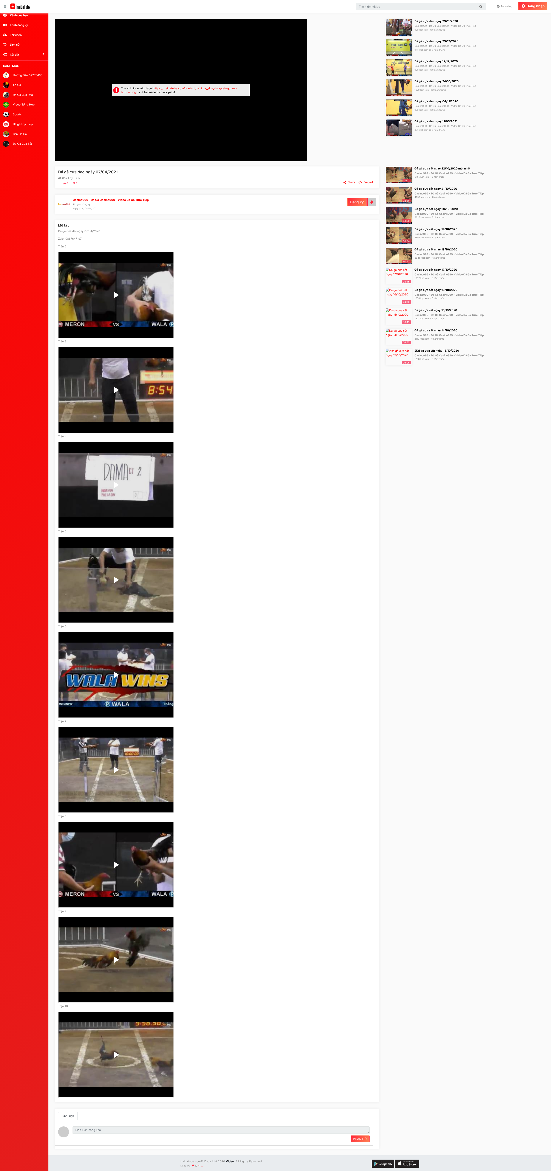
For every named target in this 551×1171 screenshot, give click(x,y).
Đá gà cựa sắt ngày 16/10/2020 (436, 290)
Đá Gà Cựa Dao (22, 94)
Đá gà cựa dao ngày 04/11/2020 (436, 101)
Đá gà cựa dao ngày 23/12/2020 (436, 41)
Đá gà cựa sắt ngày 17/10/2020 (436, 269)
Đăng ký (357, 202)
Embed (367, 182)
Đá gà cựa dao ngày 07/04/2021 (88, 172)
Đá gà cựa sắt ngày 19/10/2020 (436, 229)
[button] (24, 54)
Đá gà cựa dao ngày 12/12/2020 (436, 61)
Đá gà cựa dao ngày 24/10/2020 (437, 81)
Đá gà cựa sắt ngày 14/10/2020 (436, 330)
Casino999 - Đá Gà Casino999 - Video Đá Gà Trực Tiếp (445, 25)
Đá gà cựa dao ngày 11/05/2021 (436, 121)
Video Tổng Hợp (23, 104)
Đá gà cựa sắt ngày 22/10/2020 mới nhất (442, 168)
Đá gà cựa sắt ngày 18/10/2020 (436, 249)
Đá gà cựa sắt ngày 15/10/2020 (436, 310)
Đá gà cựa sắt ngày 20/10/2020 (436, 209)
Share (350, 182)
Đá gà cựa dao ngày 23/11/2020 (436, 21)
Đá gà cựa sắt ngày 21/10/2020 (436, 188)
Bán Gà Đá (19, 133)
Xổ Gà (16, 85)
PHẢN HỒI (360, 1139)
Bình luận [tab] (68, 1116)
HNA (200, 1165)
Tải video (506, 6)
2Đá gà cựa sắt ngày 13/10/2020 (437, 350)
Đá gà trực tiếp (22, 124)
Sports (17, 114)
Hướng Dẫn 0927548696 (28, 75)
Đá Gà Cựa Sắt (22, 143)
